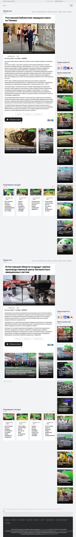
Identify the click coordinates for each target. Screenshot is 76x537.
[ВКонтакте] (48, 120)
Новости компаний (61, 520)
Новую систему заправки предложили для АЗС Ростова (65, 232)
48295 (69, 244)
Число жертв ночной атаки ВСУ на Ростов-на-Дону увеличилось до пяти (49, 206)
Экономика (21, 520)
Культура (36, 520)
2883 (69, 352)
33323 (7, 424)
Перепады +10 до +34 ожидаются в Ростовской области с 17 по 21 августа (64, 391)
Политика (68, 400)
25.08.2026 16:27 (63, 334)
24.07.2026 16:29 (36, 197)
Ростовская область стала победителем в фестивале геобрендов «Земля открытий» (20, 372)
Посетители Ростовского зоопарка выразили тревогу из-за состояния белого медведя (65, 249)
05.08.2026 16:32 (63, 85)
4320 (47, 424)
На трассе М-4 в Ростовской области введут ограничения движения (64, 160)
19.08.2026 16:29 (63, 369)
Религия (50, 11)
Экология (34, 11)
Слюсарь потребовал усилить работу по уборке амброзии (64, 409)
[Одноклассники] (50, 120)
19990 (34, 424)
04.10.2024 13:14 (44, 357)
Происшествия (50, 520)
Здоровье (69, 11)
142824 (61, 477)
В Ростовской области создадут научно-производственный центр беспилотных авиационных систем (47, 142)
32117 (20, 424)
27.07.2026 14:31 (49, 197)
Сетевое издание (44, 529)
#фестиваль (38, 114)
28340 (34, 199)
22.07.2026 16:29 (63, 174)
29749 (7, 199)
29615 (20, 199)
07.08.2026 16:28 (63, 441)
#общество (28, 114)
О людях (60, 11)
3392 (69, 334)
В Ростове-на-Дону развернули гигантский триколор (64, 356)
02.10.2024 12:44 (26, 144)
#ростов (19, 114)
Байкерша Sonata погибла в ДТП (63, 197)
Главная (7, 520)
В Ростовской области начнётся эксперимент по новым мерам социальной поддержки (65, 106)
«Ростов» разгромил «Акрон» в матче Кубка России (64, 89)
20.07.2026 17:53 (63, 194)
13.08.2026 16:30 (63, 406)
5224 (42, 359)
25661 (47, 199)
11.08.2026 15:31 (36, 422)
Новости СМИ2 (7, 381)
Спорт (69, 79)
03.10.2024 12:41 (10, 367)
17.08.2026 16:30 (63, 387)
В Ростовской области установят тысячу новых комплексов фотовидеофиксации (65, 178)
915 (69, 85)
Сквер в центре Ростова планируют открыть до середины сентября (21, 206)
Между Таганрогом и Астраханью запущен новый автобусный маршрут (64, 373)
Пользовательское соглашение (64, 531)
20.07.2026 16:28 (9, 197)
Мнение (64, 11)
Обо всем (54, 11)
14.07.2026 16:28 (63, 244)
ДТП (70, 186)
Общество (15, 130)
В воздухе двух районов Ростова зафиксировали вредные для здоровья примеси (65, 445)
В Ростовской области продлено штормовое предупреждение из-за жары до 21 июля (9, 206)
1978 (69, 406)
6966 (17, 367)
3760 (69, 387)
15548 (69, 229)
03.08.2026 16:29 (63, 101)
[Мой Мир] (52, 120)
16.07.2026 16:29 (63, 229)
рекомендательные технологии (50, 534)
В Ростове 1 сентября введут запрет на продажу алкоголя (64, 338)
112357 (61, 102)
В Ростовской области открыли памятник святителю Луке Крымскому (36, 148)
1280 (69, 174)
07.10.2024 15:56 (44, 131)
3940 (69, 369)
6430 (42, 133)
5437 (33, 144)
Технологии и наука (42, 11)
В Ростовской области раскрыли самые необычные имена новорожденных (64, 427)
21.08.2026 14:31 (63, 352)
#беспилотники (38, 339)
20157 (69, 194)
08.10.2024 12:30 (11, 56)
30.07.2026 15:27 (22, 197)
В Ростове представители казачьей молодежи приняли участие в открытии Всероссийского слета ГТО (46, 368)
